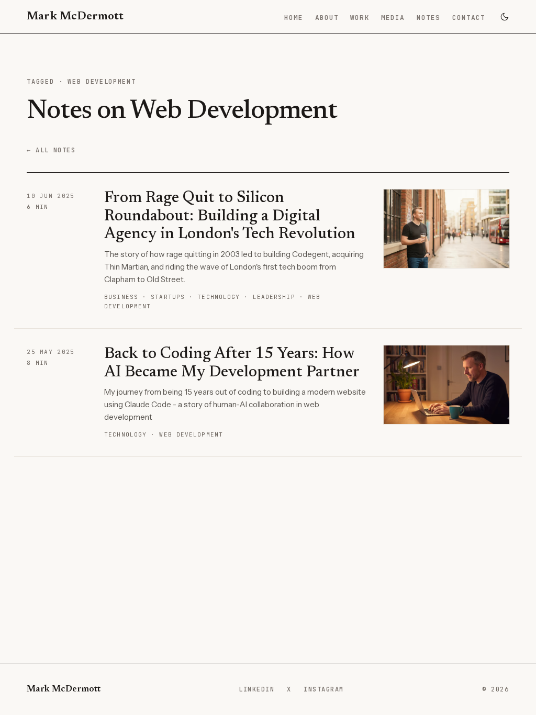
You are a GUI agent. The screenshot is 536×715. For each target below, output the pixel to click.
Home (293, 17)
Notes (428, 17)
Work (359, 17)
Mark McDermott (75, 17)
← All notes (51, 150)
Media (393, 17)
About (327, 17)
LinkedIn (256, 689)
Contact (468, 17)
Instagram (323, 689)
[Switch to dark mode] (504, 17)
